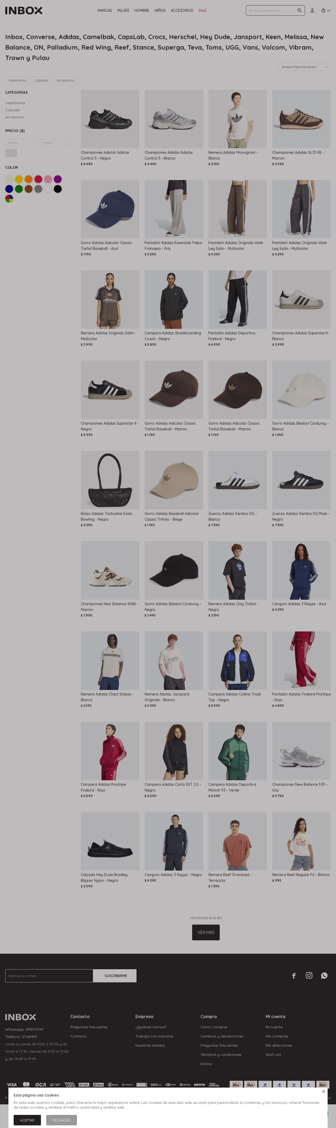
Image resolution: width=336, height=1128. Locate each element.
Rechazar (61, 1120)
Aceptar (27, 1120)
